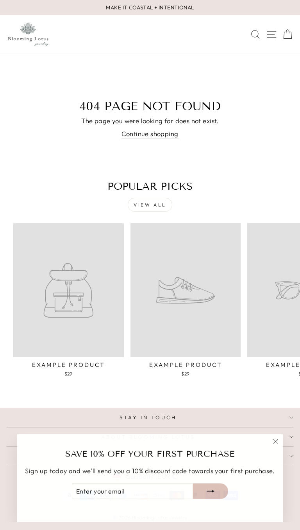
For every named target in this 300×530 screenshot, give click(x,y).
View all (150, 205)
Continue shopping (149, 133)
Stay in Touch (148, 417)
